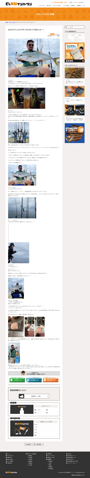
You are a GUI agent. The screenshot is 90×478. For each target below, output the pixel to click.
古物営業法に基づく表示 (73, 461)
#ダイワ (67, 35)
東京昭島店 (51, 468)
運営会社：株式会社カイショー (78, 475)
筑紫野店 (50, 461)
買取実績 (73, 5)
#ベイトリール (68, 40)
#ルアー (67, 37)
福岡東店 (50, 466)
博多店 (50, 465)
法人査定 (30, 465)
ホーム (8, 453)
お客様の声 (9, 463)
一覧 (34, 444)
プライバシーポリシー (72, 463)
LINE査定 (30, 459)
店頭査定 (30, 461)
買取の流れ (49, 5)
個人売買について (71, 455)
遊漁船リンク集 (36, 396)
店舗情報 (49, 459)
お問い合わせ (70, 459)
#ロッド (80, 35)
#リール (77, 37)
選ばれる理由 (10, 459)
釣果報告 (52, 34)
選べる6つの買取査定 (31, 453)
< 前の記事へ (28, 444)
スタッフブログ (51, 455)
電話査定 (30, 455)
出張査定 (30, 463)
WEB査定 (30, 457)
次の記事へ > (39, 444)
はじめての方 (41, 5)
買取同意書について (72, 457)
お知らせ (69, 453)
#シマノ (73, 35)
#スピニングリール (78, 40)
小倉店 (50, 463)
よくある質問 (66, 5)
